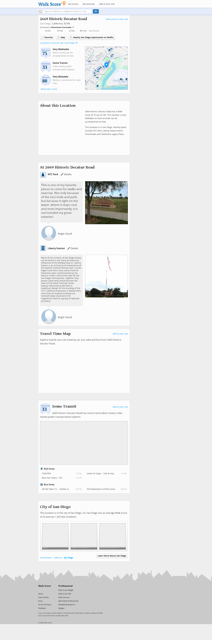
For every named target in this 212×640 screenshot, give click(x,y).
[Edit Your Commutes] (73, 27)
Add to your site (120, 334)
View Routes (94, 31)
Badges (61, 608)
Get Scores (73, 4)
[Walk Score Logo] (52, 3)
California (58, 558)
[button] (40, 11)
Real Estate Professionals (68, 601)
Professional (65, 586)
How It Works (43, 597)
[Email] (48, 590)
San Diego (45, 23)
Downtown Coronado (61, 27)
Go (95, 11)
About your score (49, 89)
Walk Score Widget (65, 590)
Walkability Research (66, 605)
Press (40, 601)
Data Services (64, 597)
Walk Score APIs (64, 594)
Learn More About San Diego (112, 556)
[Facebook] (44, 590)
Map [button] (63, 37)
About (40, 594)
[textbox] (67, 11)
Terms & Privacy (44, 605)
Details (68, 174)
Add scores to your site (117, 19)
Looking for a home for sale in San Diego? (57, 43)
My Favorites (89, 4)
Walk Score (44, 586)
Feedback (42, 608)
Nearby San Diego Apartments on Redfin (93, 37)
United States (45, 558)
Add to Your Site (107, 4)
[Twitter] (40, 590)
